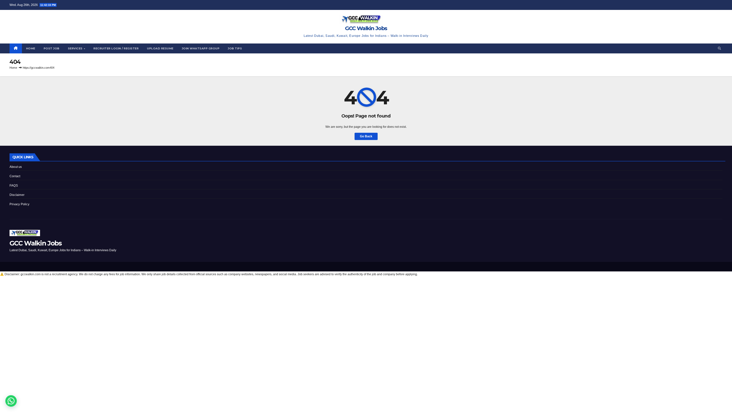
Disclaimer (17, 194)
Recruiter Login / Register (116, 48)
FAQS (14, 185)
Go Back (366, 136)
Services (75, 48)
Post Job (51, 48)
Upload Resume (160, 48)
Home (30, 48)
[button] (719, 48)
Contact (15, 176)
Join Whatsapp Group (201, 48)
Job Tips (235, 48)
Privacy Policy (19, 204)
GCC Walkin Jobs (366, 28)
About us (16, 166)
